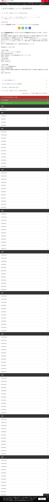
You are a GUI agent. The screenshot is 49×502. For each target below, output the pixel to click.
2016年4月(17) (3, 362)
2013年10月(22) (4, 466)
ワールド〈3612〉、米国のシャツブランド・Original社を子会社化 (14, 13)
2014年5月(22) (3, 441)
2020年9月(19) (3, 182)
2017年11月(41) (4, 299)
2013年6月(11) (3, 479)
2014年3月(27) (3, 447)
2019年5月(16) (3, 235)
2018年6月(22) (3, 273)
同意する (42, 499)
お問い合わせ (43, 1)
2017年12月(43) (4, 296)
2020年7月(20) (3, 188)
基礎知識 (8, 4)
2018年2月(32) (3, 286)
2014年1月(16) (3, 453)
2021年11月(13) (4, 135)
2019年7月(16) (3, 229)
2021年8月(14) (3, 144)
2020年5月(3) (3, 194)
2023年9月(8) (3, 109)
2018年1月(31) (3, 289)
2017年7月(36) (3, 311)
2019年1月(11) (3, 248)
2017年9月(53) (3, 305)
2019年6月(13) (3, 232)
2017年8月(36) (3, 308)
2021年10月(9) (3, 138)
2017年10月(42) (4, 302)
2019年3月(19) (3, 242)
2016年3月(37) (3, 365)
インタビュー (24, 4)
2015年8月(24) (3, 390)
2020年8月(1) (3, 185)
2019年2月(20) (3, 245)
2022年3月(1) (3, 119)
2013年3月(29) (3, 488)
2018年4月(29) (3, 280)
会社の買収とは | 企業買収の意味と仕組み (10, 87)
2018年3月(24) (3, 283)
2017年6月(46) (3, 314)
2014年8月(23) (3, 431)
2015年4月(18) (3, 403)
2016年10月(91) (4, 343)
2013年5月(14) (3, 482)
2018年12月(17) (4, 255)
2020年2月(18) (3, 204)
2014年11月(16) (4, 422)
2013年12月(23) (4, 460)
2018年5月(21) (3, 277)
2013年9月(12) (3, 469)
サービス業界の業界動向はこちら (8, 80)
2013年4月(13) (3, 485)
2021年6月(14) (3, 150)
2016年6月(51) (3, 355)
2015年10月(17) (4, 384)
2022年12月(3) (3, 115)
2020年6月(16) (3, 191)
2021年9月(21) (3, 141)
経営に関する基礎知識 (18, 17)
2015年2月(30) (3, 409)
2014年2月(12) (3, 450)
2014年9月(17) (3, 428)
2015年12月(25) (4, 378)
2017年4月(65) (3, 321)
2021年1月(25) (3, 166)
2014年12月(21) (4, 419)
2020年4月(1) (3, 198)
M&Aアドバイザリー (4, 17)
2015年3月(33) (3, 406)
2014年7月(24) (3, 434)
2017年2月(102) (4, 327)
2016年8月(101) (4, 349)
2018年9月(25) (3, 264)
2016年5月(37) (3, 359)
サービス (31, 17)
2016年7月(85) (3, 352)
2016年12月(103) (4, 337)
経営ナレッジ (12, 17)
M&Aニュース (26, 17)
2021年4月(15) (3, 156)
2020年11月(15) (4, 176)
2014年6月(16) (3, 438)
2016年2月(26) (3, 368)
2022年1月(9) (3, 125)
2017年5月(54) (3, 318)
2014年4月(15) (3, 444)
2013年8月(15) (3, 472)
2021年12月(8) (3, 131)
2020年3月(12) (3, 201)
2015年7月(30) (3, 393)
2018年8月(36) (3, 267)
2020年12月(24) (4, 172)
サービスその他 (37, 17)
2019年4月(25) (3, 239)
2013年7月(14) (3, 476)
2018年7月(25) (3, 270)
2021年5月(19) (3, 153)
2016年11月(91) (4, 340)
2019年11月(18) (4, 217)
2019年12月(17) (4, 213)
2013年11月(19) (4, 463)
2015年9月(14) (3, 387)
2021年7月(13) (3, 147)
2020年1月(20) (3, 207)
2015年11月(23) (4, 381)
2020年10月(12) (4, 179)
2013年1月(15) (3, 494)
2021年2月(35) (3, 163)
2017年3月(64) (3, 324)
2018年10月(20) (4, 261)
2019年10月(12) (4, 220)
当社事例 (41, 4)
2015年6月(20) (3, 397)
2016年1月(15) (3, 371)
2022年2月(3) (3, 122)
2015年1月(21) (3, 412)
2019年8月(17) (3, 226)
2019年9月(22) (3, 223)
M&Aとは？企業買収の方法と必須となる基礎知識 (12, 83)
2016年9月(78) (3, 346)
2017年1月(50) (3, 330)
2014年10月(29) (4, 425)
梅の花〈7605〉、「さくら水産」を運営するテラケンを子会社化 (35, 93)
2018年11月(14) (4, 258)
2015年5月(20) (3, 400)
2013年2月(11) (3, 491)
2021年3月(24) (3, 160)
